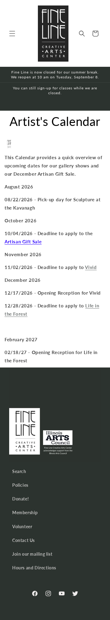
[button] (12, 33)
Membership (25, 512)
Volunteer (22, 526)
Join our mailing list (32, 554)
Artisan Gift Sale (23, 241)
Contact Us (23, 540)
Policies (20, 485)
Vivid (91, 267)
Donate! (20, 498)
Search (19, 471)
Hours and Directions (34, 567)
